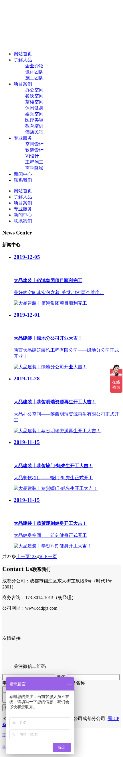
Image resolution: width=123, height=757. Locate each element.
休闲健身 (34, 107)
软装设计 (34, 150)
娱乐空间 (34, 114)
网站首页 (23, 53)
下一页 (50, 556)
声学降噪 (34, 168)
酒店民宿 (34, 132)
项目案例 (23, 83)
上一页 (23, 556)
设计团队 (34, 71)
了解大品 (23, 59)
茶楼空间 (34, 101)
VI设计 (32, 156)
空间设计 (34, 144)
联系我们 (23, 180)
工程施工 (34, 162)
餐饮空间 (34, 95)
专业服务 (23, 138)
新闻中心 (23, 174)
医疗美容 (34, 120)
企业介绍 (34, 65)
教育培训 (34, 126)
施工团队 (34, 77)
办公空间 (34, 89)
